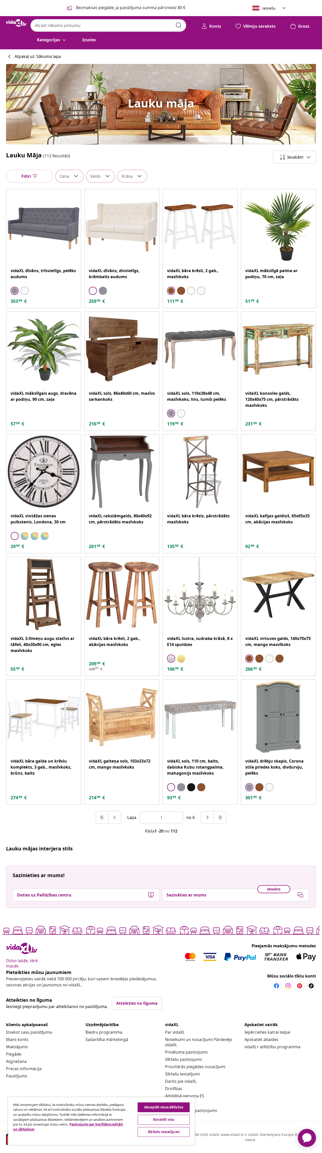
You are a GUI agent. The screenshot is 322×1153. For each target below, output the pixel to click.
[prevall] (102, 817)
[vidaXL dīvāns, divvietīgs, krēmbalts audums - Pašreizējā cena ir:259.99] (122, 226)
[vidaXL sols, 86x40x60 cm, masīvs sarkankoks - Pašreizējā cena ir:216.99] (122, 349)
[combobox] (108, 25)
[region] (101, 1121)
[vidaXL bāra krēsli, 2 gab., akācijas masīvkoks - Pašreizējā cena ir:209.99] (122, 594)
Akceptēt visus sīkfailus (163, 1107)
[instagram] (288, 985)
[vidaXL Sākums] (16, 23)
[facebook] (276, 985)
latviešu (268, 8)
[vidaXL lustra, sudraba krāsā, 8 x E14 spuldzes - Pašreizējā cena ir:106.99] (200, 594)
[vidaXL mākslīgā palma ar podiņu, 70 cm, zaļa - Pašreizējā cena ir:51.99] (278, 226)
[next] (207, 817)
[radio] (15, 291)
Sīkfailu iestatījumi (182, 1074)
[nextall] (220, 817)
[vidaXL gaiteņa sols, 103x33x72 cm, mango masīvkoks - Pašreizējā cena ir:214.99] (122, 717)
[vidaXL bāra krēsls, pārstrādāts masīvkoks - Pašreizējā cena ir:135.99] (200, 472)
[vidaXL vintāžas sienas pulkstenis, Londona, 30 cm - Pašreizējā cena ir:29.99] (44, 472)
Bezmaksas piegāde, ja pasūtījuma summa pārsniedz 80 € (130, 7)
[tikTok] (311, 985)
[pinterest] (299, 985)
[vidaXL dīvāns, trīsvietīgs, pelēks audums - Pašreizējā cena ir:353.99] (44, 226)
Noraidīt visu (164, 1119)
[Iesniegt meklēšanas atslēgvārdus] (179, 25)
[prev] (115, 817)
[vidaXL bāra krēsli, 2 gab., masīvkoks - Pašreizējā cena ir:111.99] (200, 226)
